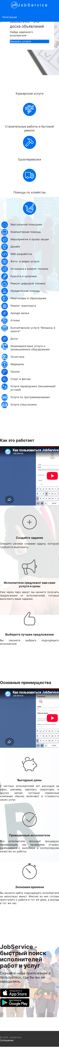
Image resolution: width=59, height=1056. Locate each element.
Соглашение (6, 1040)
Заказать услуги (20, 41)
